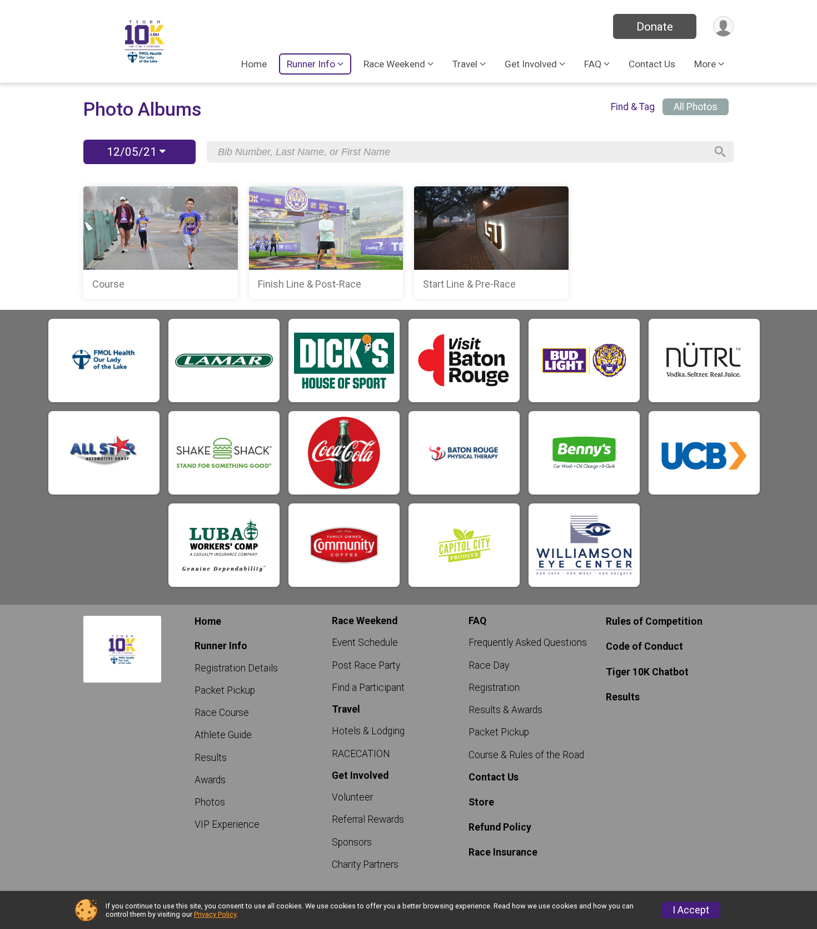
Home (254, 64)
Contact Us (652, 64)
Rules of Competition (654, 621)
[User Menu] (723, 26)
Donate (654, 26)
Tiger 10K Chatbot (647, 672)
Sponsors (352, 842)
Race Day (489, 665)
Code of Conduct (644, 646)
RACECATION (361, 753)
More (705, 64)
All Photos (696, 106)
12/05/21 (133, 152)
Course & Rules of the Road (526, 754)
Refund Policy (500, 827)
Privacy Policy (215, 914)
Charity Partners (365, 864)
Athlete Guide (223, 734)
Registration (494, 687)
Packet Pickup (225, 690)
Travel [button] (464, 64)
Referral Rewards (368, 819)
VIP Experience (227, 824)
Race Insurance (503, 852)
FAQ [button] (592, 64)
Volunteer (352, 797)
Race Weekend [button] (394, 64)
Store (481, 802)
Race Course (222, 712)
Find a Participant (368, 687)
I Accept (690, 910)
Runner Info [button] (311, 64)
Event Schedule (365, 642)
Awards (210, 779)
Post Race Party (366, 665)
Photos (210, 802)
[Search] (720, 152)
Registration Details (236, 668)
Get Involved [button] (531, 64)
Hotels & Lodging (368, 731)
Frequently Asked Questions (528, 642)
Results (211, 757)
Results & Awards (505, 709)
